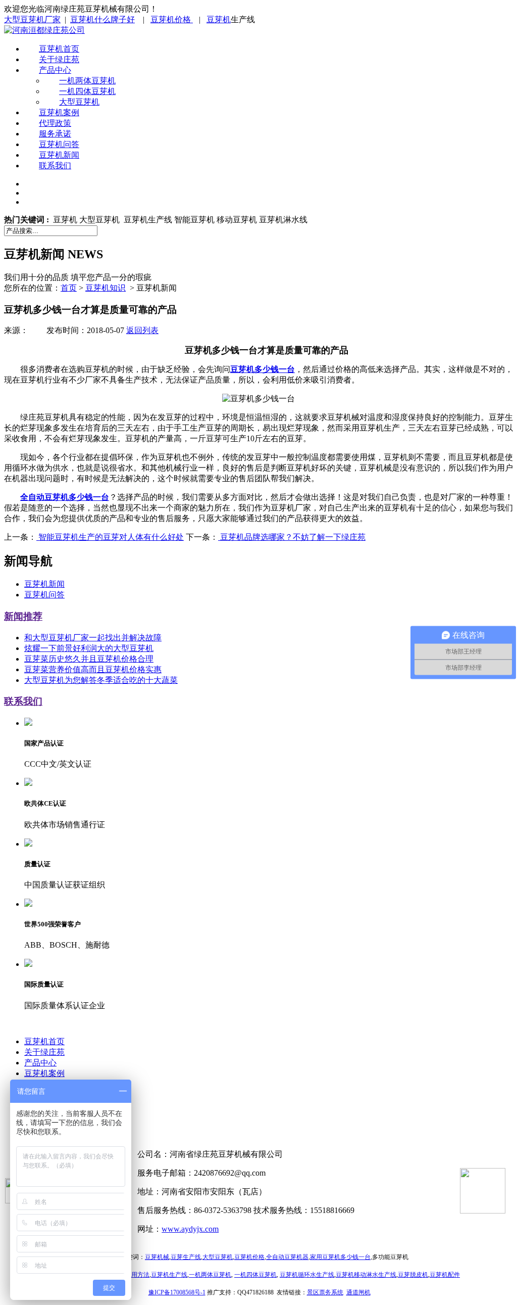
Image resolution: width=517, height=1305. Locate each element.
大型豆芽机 (79, 102)
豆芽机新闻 (59, 155)
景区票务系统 (325, 1292)
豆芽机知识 (105, 288)
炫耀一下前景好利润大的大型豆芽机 (88, 648)
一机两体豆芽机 (87, 80)
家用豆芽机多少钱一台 (340, 1257)
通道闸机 (358, 1292)
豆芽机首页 (59, 48)
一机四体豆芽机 (87, 91)
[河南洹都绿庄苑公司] (44, 30)
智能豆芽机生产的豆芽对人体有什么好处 (110, 537)
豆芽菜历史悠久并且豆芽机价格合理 (88, 659)
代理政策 (55, 123)
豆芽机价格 (171, 19)
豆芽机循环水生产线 (307, 1274)
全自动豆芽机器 (287, 1257)
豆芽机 (218, 19)
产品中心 (55, 70)
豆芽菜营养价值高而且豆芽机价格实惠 (93, 669)
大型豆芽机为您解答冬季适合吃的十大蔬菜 (101, 680)
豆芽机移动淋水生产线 (366, 1274)
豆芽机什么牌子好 (102, 19)
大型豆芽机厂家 (32, 19)
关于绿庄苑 (59, 59)
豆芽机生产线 (169, 1274)
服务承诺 (55, 133)
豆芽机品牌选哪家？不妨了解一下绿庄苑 (292, 537)
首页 (69, 288)
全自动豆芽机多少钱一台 (64, 497)
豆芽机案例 (59, 112)
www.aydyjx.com (190, 1229)
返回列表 (142, 330)
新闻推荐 (23, 616)
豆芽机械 (157, 1257)
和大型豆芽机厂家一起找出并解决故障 (93, 637)
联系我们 (55, 165)
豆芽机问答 (59, 144)
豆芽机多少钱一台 (262, 369)
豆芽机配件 (445, 1274)
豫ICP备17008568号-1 (176, 1292)
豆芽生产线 (186, 1257)
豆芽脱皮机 (413, 1274)
